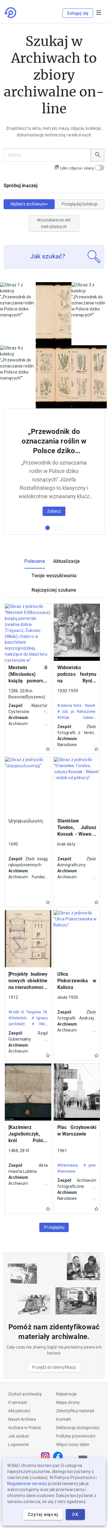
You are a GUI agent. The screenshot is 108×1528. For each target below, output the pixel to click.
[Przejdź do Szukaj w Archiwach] (11, 12)
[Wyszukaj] (97, 155)
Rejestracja (66, 1394)
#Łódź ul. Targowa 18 (27, 1012)
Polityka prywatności (75, 1436)
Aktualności (19, 1410)
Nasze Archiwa (22, 1419)
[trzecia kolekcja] (60, 528)
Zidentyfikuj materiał (75, 1410)
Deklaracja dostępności (77, 1427)
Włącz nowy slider (72, 1444)
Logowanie (18, 1444)
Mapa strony (68, 1402)
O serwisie (17, 1402)
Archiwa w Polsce (24, 1427)
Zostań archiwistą (25, 1394)
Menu (98, 12)
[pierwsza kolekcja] (47, 528)
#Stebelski (17, 1018)
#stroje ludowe (76, 717)
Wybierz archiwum (27, 204)
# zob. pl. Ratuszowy (76, 711)
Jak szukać (18, 1436)
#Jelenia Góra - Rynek (76, 705)
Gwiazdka (48, 749)
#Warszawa (67, 1165)
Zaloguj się (77, 13)
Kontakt (63, 1419)
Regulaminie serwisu (27, 1483)
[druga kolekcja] (54, 528)
